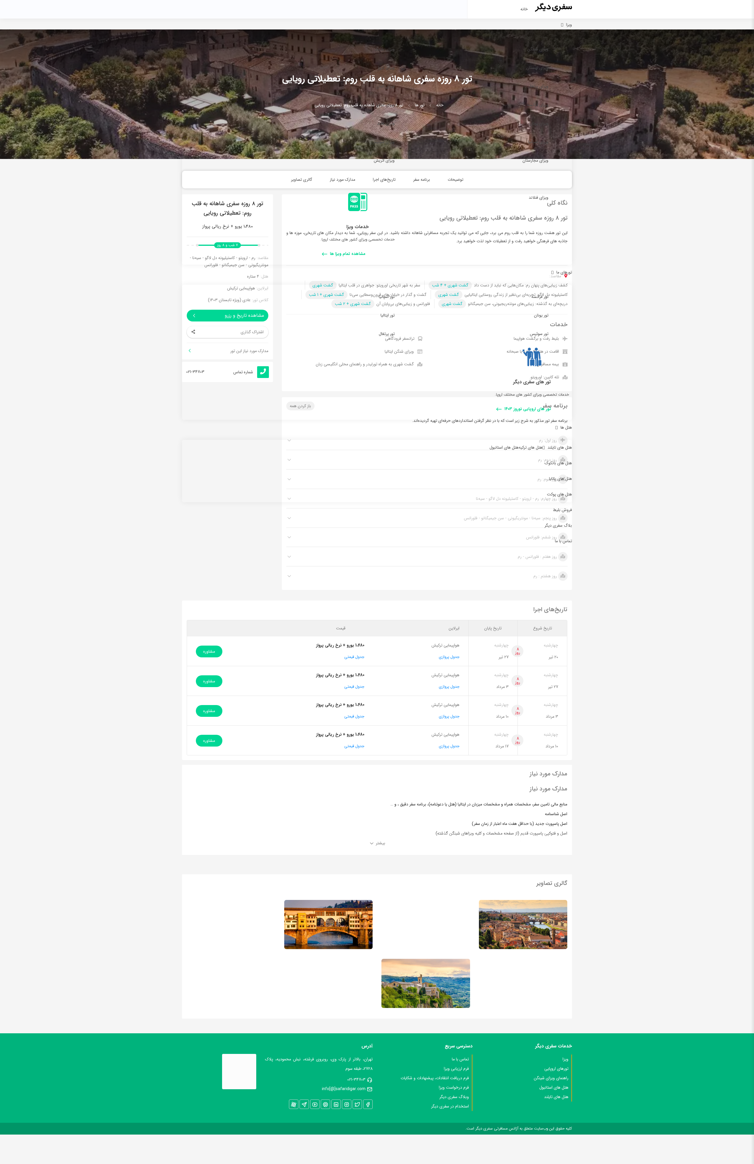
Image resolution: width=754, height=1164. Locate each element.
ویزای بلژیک (384, 49)
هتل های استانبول (504, 447)
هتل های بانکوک (558, 463)
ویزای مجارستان (535, 160)
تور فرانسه (539, 297)
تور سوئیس (539, 334)
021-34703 (356, 1079)
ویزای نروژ (386, 67)
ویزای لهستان (537, 67)
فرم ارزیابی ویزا (456, 1068)
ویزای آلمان (385, 86)
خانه (524, 9)
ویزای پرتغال (538, 86)
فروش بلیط (562, 510)
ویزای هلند (386, 123)
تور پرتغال (387, 334)
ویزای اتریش (384, 160)
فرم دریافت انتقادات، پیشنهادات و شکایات (435, 1078)
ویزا (569, 24)
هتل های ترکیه (531, 447)
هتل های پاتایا (560, 478)
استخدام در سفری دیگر (450, 1106)
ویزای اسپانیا (538, 142)
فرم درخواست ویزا (454, 1087)
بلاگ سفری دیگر (558, 525)
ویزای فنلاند (538, 197)
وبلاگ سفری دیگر (454, 1097)
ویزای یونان (539, 123)
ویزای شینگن (537, 49)
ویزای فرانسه (537, 105)
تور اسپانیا (387, 297)
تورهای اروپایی (556, 1068)
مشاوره (209, 651)
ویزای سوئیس (383, 142)
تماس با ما (563, 541)
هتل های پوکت (559, 494)
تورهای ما (564, 272)
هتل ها (566, 427)
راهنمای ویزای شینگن (551, 1078)
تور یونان (541, 315)
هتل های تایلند (560, 447)
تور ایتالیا (388, 315)
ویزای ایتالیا (385, 105)
